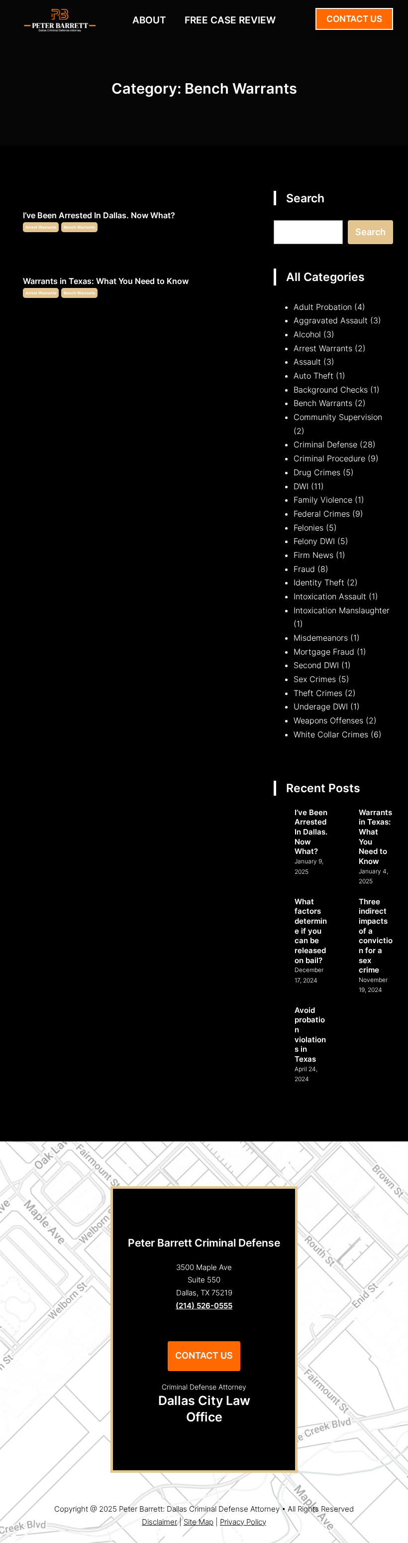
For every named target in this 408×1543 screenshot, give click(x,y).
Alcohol (307, 334)
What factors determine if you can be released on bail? (311, 931)
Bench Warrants (79, 227)
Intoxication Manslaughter (342, 610)
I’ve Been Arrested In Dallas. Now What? (99, 215)
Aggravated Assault (331, 320)
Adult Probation (323, 307)
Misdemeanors (321, 638)
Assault (307, 362)
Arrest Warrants (40, 227)
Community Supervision (338, 417)
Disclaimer (159, 1522)
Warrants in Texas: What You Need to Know (106, 281)
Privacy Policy (243, 1522)
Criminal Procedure (329, 458)
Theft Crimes (318, 693)
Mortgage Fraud (324, 652)
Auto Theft (313, 376)
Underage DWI (321, 706)
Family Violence (323, 500)
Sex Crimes (315, 679)
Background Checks (331, 390)
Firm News (313, 555)
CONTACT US (354, 18)
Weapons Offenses (328, 720)
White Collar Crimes (331, 734)
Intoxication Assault (330, 596)
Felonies (308, 528)
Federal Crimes (322, 514)
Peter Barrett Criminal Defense (204, 1242)
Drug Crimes (317, 472)
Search (370, 232)
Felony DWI (314, 541)
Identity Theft (319, 582)
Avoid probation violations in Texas (310, 1034)
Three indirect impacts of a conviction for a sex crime (376, 936)
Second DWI (316, 665)
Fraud (304, 569)
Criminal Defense (325, 444)
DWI (301, 486)
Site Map (198, 1522)
